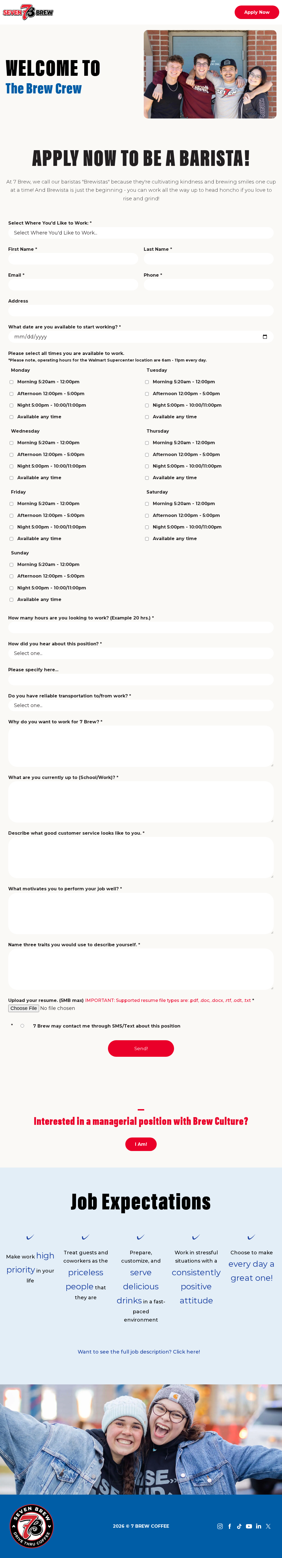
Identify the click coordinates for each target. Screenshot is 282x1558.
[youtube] (249, 1526)
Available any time (39, 416)
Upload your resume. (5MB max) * (131, 1000)
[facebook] (230, 1526)
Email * (16, 275)
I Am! (141, 1144)
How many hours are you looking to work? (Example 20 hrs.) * (81, 618)
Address (18, 301)
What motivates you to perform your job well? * (65, 888)
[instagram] (220, 1526)
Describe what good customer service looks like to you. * (76, 833)
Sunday (20, 553)
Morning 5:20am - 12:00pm (48, 381)
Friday (18, 492)
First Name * (22, 249)
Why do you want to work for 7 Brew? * (55, 721)
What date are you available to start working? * (64, 327)
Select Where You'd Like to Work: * (50, 223)
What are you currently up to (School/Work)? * (63, 777)
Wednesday (25, 431)
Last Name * (158, 249)
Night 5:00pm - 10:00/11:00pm (51, 405)
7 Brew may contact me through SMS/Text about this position (106, 1026)
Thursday (158, 431)
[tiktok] (239, 1526)
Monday (20, 370)
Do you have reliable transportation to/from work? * (69, 696)
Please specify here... (33, 669)
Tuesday (157, 370)
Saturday (157, 492)
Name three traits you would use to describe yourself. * (74, 944)
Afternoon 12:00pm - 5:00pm (51, 393)
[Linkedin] (258, 1526)
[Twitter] (268, 1526)
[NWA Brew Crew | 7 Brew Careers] (32, 1526)
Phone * (153, 275)
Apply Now (257, 12)
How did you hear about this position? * (55, 643)
